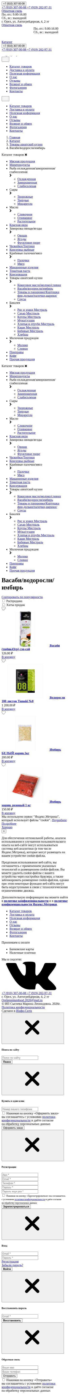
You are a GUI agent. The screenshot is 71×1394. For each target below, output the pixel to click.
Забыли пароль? (12, 1265)
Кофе (12, 355)
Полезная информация (24, 73)
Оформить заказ (13, 1127)
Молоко (22, 345)
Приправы (16, 352)
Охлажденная (26, 179)
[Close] (33, 1028)
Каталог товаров (20, 66)
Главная (14, 137)
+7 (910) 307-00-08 (14, 3)
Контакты (16, 91)
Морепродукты (19, 165)
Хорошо (7, 827)
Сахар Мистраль (28, 313)
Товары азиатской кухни (26, 144)
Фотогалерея (18, 87)
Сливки (22, 348)
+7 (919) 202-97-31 (39, 7)
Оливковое (24, 218)
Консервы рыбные (21, 249)
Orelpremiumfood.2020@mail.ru (22, 1000)
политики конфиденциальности (28, 1118)
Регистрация (10, 1261)
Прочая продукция (22, 359)
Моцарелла (24, 203)
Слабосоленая (26, 186)
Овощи (22, 235)
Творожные (25, 196)
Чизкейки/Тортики (22, 246)
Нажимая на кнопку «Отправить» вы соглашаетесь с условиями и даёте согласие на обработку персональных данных (28, 1385)
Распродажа (14, 601)
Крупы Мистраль (29, 317)
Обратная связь (12, 11)
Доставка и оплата (21, 70)
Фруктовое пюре (28, 242)
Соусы (21, 299)
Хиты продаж (15, 605)
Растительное (26, 221)
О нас (13, 77)
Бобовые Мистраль (30, 331)
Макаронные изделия (23, 267)
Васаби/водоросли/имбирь (35, 288)
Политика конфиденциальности (23, 1007)
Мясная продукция (22, 161)
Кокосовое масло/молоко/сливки (39, 285)
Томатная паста (19, 271)
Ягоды (21, 239)
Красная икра (18, 225)
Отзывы (14, 80)
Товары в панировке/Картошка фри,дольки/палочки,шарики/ (38, 293)
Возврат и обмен (20, 84)
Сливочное (24, 214)
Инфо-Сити (24, 1010)
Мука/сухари (26, 320)
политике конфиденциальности (26, 900)
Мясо (20, 263)
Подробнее (59, 820)
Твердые (23, 200)
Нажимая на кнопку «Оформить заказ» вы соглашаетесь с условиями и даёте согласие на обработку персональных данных (30, 1119)
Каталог (7, 42)
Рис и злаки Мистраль (32, 309)
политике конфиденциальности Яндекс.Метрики (35, 902)
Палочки (23, 260)
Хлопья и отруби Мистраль (35, 324)
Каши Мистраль (28, 327)
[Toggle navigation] (5, 59)
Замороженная (27, 182)
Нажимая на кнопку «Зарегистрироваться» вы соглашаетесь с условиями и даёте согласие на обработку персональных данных (33, 1199)
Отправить (9, 1375)
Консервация (18, 274)
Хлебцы (22, 334)
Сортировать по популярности (22, 597)
